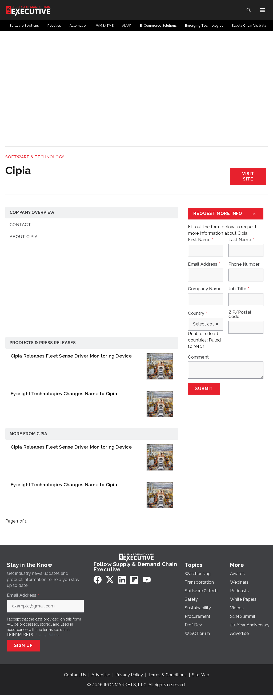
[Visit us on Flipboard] (134, 579)
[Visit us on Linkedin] (122, 579)
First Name (200, 240)
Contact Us (75, 674)
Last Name (241, 240)
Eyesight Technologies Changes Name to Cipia (64, 393)
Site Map (200, 674)
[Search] (248, 10)
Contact (20, 225)
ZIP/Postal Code (239, 314)
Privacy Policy (46, 635)
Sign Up (23, 645)
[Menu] (262, 10)
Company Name (205, 289)
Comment (198, 357)
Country (197, 313)
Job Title (238, 289)
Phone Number (244, 264)
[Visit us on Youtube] (147, 579)
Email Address (204, 264)
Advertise (100, 674)
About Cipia (24, 237)
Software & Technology (34, 157)
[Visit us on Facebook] (98, 579)
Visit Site (248, 176)
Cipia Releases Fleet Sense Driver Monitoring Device (71, 356)
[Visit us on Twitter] (110, 579)
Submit (204, 388)
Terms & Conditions (167, 674)
